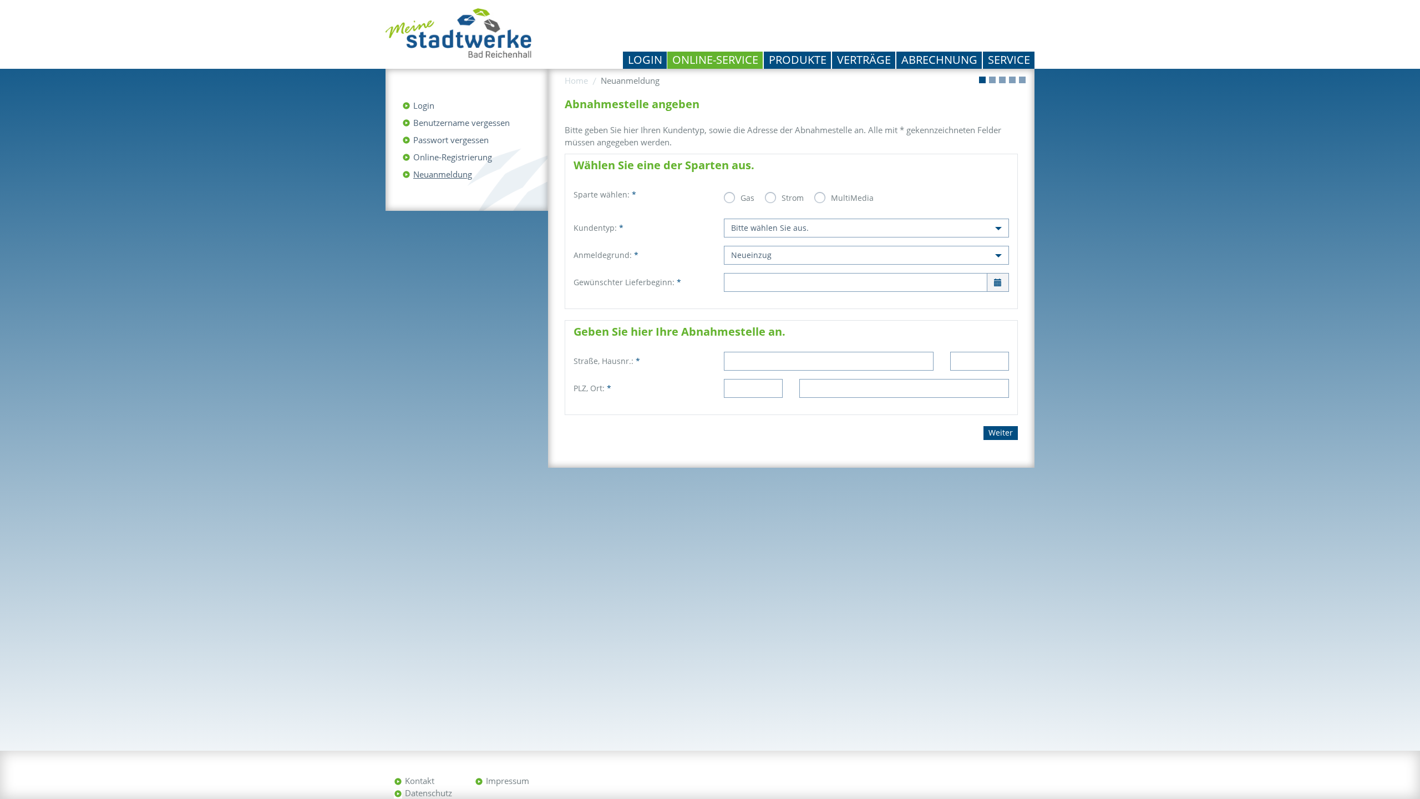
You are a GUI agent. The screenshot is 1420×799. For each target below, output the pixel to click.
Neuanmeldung (442, 174)
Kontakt (419, 780)
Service (1009, 59)
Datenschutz (428, 792)
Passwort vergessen (451, 139)
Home (576, 80)
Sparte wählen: (605, 194)
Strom (793, 198)
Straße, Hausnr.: (607, 361)
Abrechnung (939, 59)
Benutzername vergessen (461, 122)
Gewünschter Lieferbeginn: (627, 282)
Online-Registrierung (452, 157)
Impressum (507, 780)
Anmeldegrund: (606, 255)
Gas (747, 198)
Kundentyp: (598, 227)
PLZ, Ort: (592, 388)
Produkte (797, 59)
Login (645, 59)
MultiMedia (852, 198)
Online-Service (715, 59)
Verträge (864, 59)
